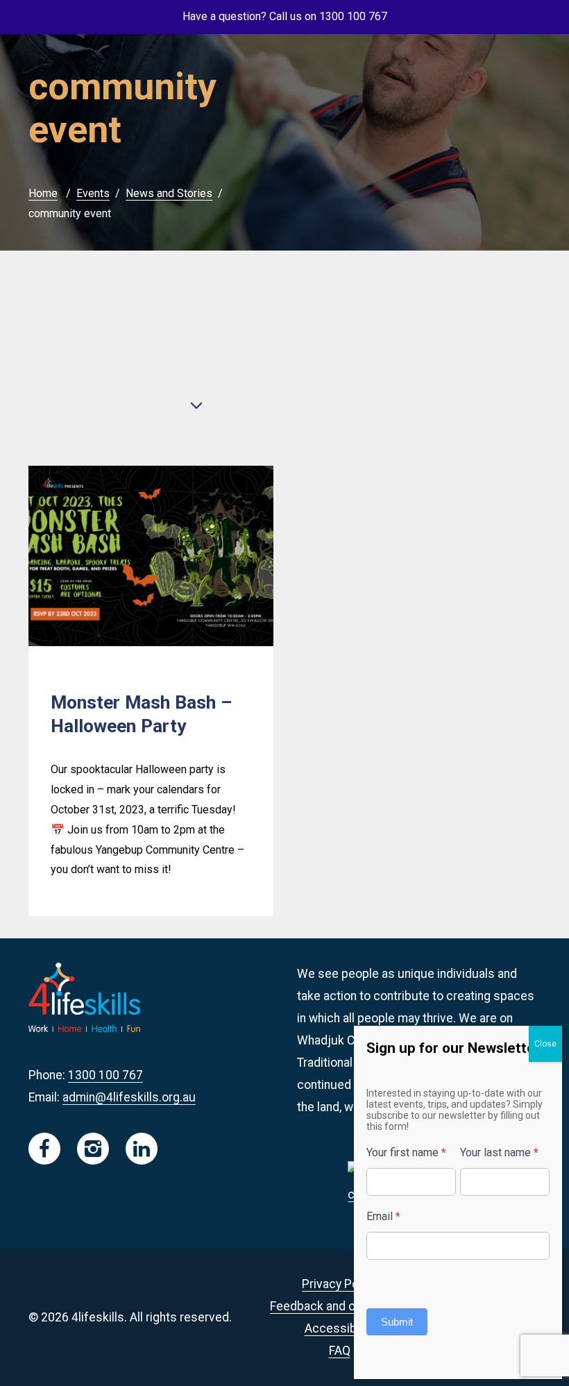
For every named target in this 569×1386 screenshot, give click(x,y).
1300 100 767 (105, 1075)
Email (383, 1216)
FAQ (339, 1351)
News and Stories (169, 193)
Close (545, 1044)
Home (43, 193)
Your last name (499, 1152)
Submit (397, 1322)
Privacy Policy (339, 1284)
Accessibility (340, 1328)
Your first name (406, 1152)
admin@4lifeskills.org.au (129, 1097)
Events (93, 193)
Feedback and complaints (339, 1306)
